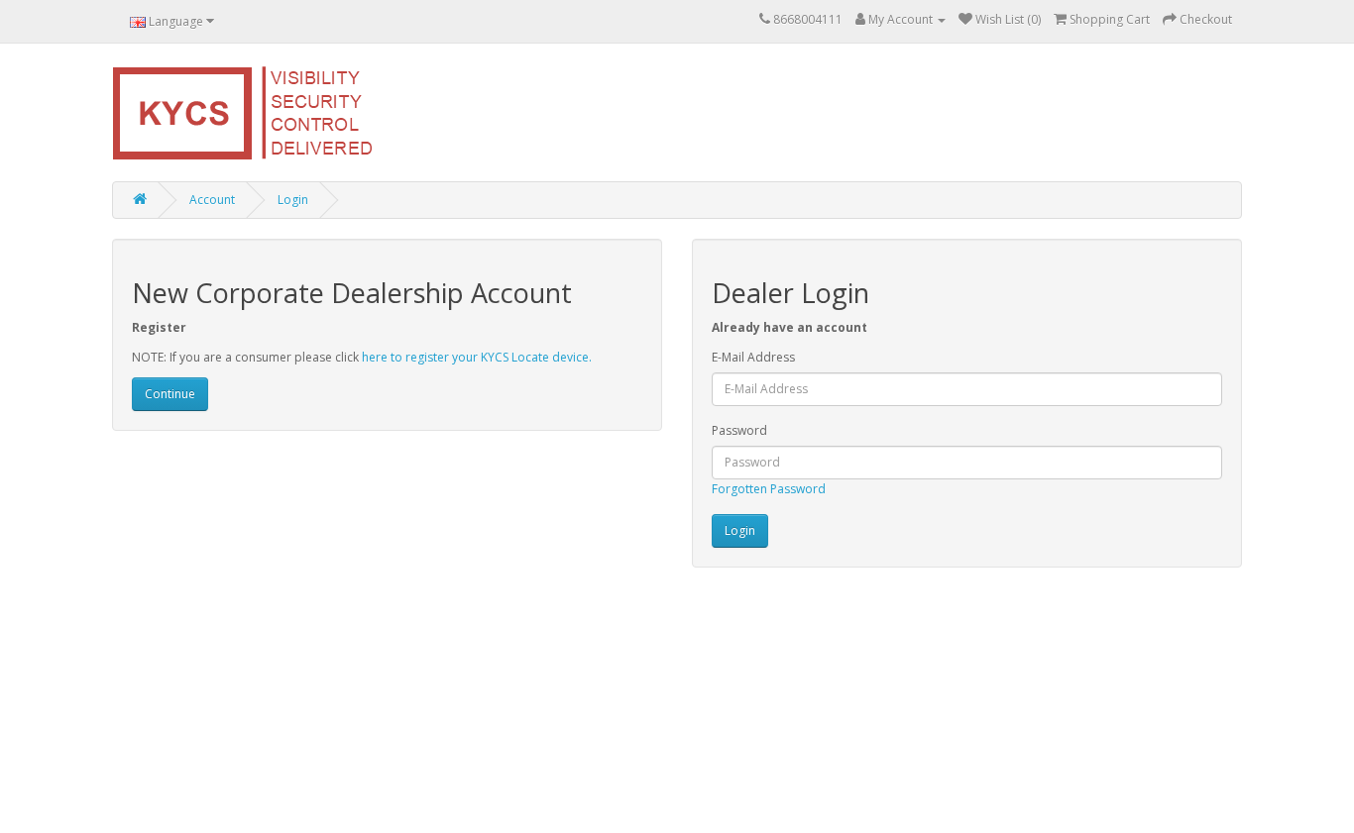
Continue (170, 393)
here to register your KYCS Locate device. (477, 357)
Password (739, 430)
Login (293, 199)
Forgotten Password (769, 488)
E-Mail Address (753, 357)
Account (212, 199)
